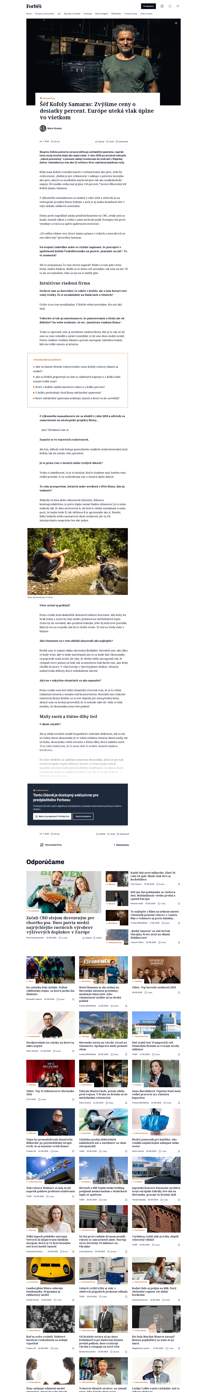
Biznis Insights (101, 14)
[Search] (170, 6)
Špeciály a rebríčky (72, 14)
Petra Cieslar (85, 1103)
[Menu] (178, 6)
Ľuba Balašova (86, 1251)
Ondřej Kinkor (32, 1300)
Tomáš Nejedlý (139, 1200)
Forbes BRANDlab (139, 923)
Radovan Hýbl (137, 903)
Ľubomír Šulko (137, 942)
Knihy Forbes (146, 14)
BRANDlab (116, 14)
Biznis (29, 14)
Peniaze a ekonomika (44, 14)
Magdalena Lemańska (141, 1348)
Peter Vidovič (32, 1051)
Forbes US (31, 1151)
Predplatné (148, 6)
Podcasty (88, 14)
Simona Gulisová (140, 1300)
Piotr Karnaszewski (35, 938)
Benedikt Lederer (34, 999)
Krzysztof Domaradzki (35, 1251)
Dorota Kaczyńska (87, 1352)
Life (59, 14)
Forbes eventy (130, 14)
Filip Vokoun (136, 884)
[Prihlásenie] (162, 6)
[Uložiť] (179, 884)
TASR (134, 1054)
